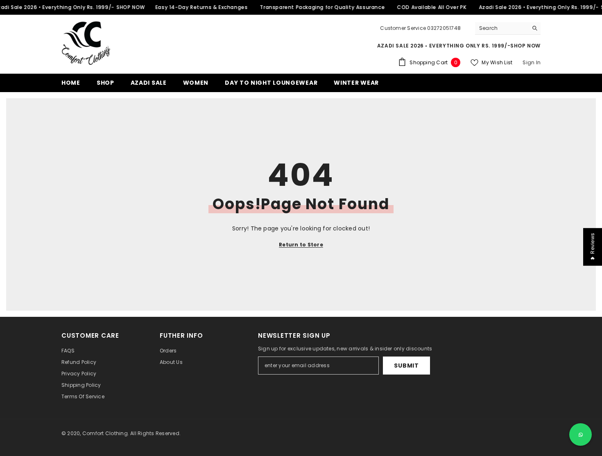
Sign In (532, 62)
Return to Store (301, 244)
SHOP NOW (130, 7)
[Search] (508, 28)
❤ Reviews (592, 247)
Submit (406, 365)
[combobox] (501, 28)
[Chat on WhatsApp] (580, 434)
